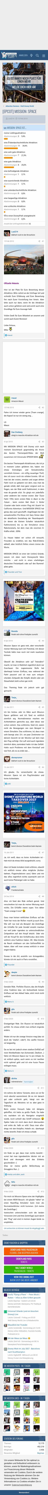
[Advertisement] (24, 25)
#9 (43, 982)
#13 (42, 1192)
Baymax (40, 1453)
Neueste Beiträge (11, 1290)
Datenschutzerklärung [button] (22, 1485)
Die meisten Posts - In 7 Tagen (17, 1365)
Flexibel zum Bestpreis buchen (24, 1251)
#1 (43, 241)
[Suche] (37, 55)
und (14, 572)
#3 (43, 442)
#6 (43, 767)
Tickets (24, 1260)
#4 (43, 641)
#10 (42, 1019)
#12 (42, 1148)
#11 (42, 1088)
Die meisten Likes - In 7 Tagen (16, 1398)
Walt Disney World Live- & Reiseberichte (23, 1320)
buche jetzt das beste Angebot (24, 1278)
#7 (43, 852)
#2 (43, 407)
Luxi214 (11, 119)
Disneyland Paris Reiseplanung (20, 1344)
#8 (43, 896)
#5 (43, 707)
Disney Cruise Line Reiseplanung (20, 1358)
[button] (44, 55)
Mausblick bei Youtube (17, 1325)
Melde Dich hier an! (24, 87)
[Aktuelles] (31, 55)
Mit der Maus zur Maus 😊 (19, 1338)
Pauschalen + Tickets (24, 1269)
